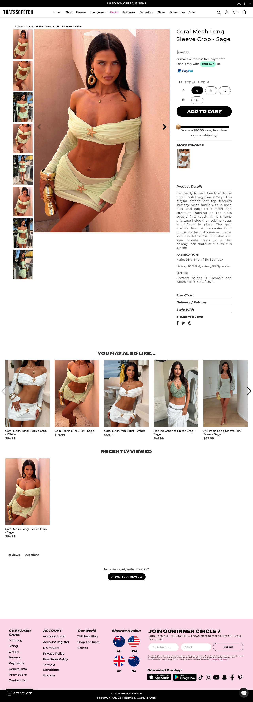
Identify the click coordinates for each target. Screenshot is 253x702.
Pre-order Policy (55, 659)
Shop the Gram (88, 642)
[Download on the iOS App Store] (159, 679)
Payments (16, 663)
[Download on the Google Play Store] (185, 680)
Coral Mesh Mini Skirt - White (125, 431)
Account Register (56, 642)
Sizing (13, 646)
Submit (228, 646)
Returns (15, 657)
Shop (69, 12)
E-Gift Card (51, 648)
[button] (227, 11)
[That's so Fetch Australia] (119, 641)
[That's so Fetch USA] (133, 641)
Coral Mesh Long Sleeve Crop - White (26, 432)
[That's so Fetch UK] (119, 661)
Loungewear (98, 12)
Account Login (54, 636)
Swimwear (129, 12)
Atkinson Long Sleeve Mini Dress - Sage (222, 432)
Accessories (177, 12)
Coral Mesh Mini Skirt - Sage (74, 431)
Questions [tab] (32, 555)
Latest (57, 12)
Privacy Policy (53, 653)
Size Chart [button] (185, 295)
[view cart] (244, 12)
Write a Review (130, 577)
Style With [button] (185, 310)
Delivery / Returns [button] (192, 302)
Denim (114, 12)
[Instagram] (208, 678)
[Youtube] (216, 678)
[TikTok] (201, 678)
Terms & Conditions (139, 697)
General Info (18, 669)
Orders (14, 652)
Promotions (18, 674)
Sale (192, 12)
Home (19, 26)
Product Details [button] (190, 186)
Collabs (82, 648)
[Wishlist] (235, 12)
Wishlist (49, 675)
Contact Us (17, 680)
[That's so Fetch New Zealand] (133, 661)
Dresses (81, 12)
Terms (224, 659)
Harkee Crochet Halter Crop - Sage (174, 432)
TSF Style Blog (87, 636)
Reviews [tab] (14, 555)
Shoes (161, 12)
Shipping (15, 640)
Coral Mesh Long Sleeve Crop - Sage (54, 26)
